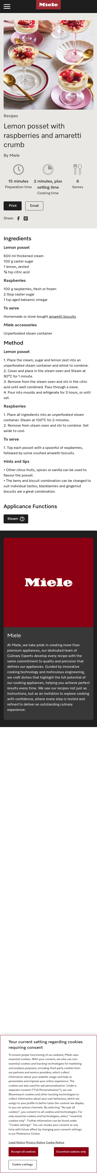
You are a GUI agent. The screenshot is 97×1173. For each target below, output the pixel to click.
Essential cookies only (71, 1151)
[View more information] (22, 519)
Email (34, 206)
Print (13, 206)
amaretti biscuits (62, 317)
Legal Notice (17, 1142)
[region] (48, 1104)
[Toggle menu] (7, 6)
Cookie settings (22, 1164)
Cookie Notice (55, 1142)
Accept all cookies (23, 1151)
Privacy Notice (35, 1142)
